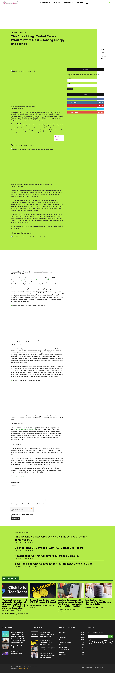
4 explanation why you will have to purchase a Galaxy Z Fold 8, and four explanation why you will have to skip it (70, 603)
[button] (110, 3)
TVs (36, 216)
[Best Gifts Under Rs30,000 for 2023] (5, 652)
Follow (101, 102)
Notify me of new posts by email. (20, 516)
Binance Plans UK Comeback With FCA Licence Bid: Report (49, 547)
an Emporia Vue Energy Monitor (26, 430)
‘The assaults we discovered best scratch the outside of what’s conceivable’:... (51, 538)
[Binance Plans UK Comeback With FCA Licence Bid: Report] (43, 590)
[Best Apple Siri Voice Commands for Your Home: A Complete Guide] (98, 590)
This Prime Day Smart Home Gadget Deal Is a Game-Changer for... (18, 640)
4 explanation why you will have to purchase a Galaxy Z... (47, 555)
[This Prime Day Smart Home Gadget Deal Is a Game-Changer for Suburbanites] (5, 640)
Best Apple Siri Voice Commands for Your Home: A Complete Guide (53, 563)
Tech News (23, 32)
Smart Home (15, 32)
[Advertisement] (57, 17)
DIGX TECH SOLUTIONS (23, 668)
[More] (103, 63)
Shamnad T (19, 543)
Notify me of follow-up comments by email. (22, 514)
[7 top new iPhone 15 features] (5, 646)
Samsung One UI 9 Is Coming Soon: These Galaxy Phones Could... (17, 634)
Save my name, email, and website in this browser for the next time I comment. (32, 504)
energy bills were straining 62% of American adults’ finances (37, 280)
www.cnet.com (20, 476)
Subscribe (100, 112)
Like (102, 99)
